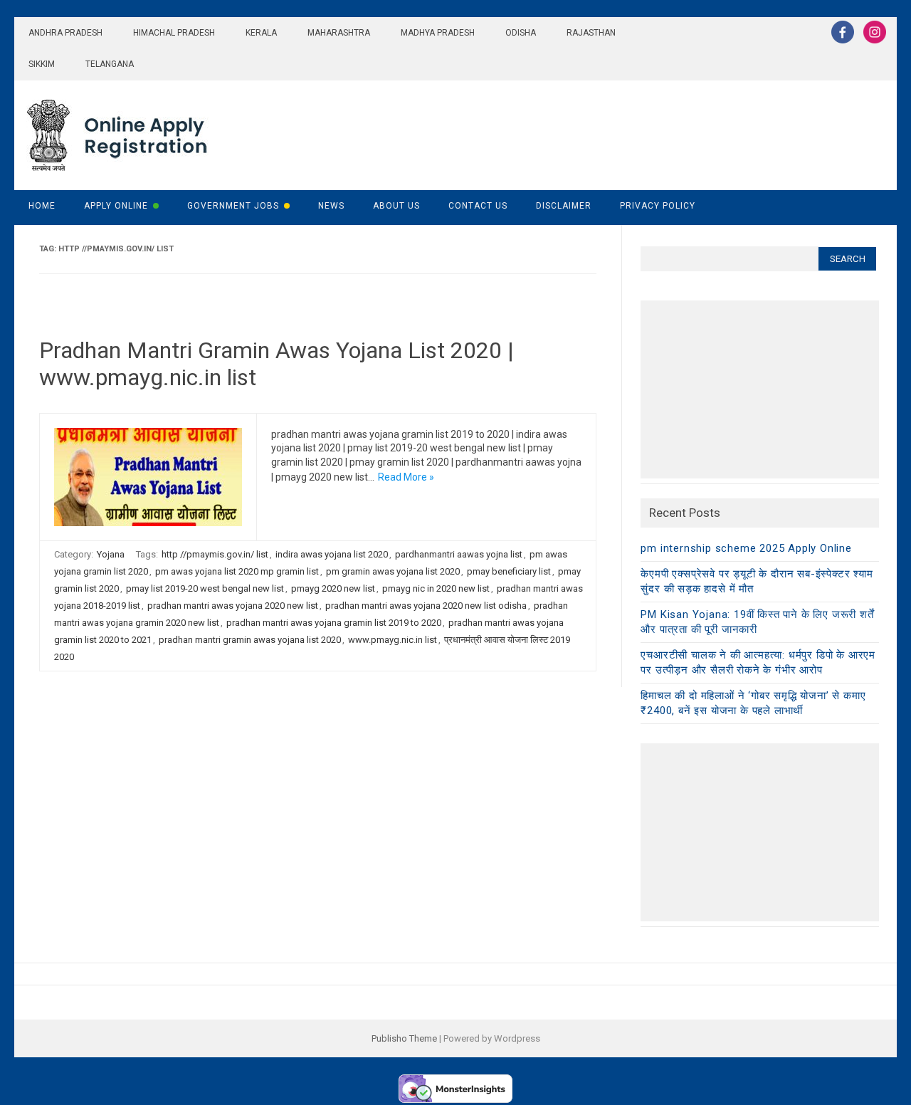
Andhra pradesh (65, 33)
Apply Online (116, 206)
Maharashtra (338, 33)
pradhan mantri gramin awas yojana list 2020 (250, 639)
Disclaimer (563, 206)
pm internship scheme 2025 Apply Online (746, 548)
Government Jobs (233, 206)
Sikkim (41, 64)
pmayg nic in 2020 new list (436, 588)
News (331, 206)
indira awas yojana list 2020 (331, 554)
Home (42, 206)
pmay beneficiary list (509, 571)
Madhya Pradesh (438, 33)
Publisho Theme (404, 1038)
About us (396, 206)
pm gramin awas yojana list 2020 (393, 571)
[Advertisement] (760, 389)
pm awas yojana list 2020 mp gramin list (237, 571)
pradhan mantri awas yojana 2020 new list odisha (426, 605)
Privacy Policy (657, 206)
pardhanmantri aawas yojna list (458, 554)
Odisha (520, 33)
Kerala (261, 33)
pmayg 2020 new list (333, 588)
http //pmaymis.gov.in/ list (215, 554)
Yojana (111, 554)
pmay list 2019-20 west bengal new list (205, 588)
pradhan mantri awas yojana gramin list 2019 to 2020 (333, 622)
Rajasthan (591, 33)
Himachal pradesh (174, 33)
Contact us (477, 206)
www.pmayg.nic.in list (392, 639)
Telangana (109, 64)
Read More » (406, 477)
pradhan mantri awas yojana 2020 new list (232, 605)
